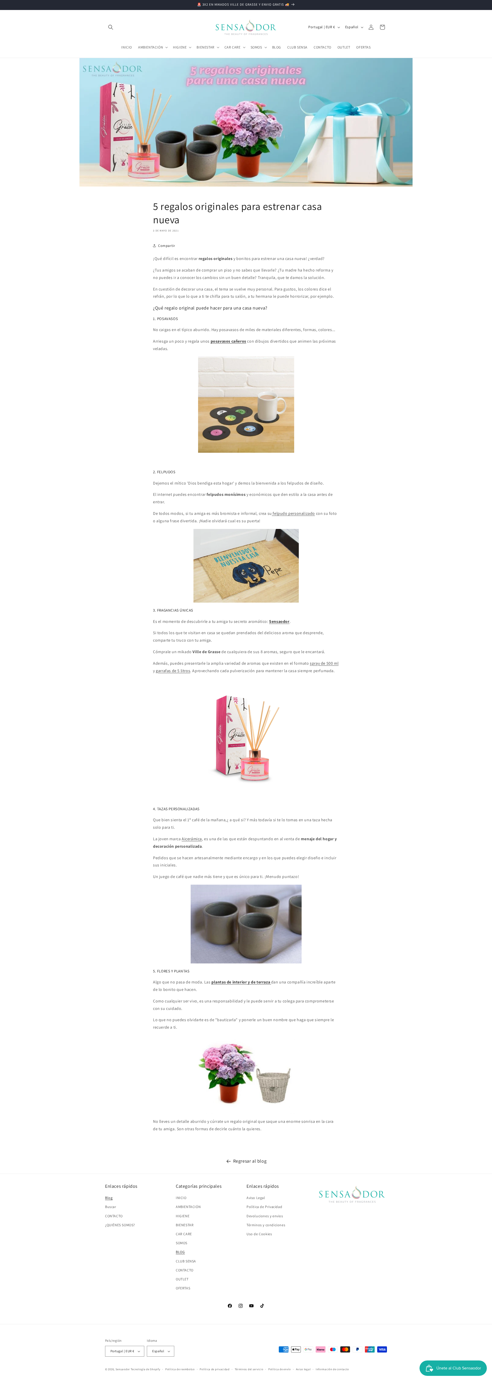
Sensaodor (123, 1369)
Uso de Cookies (259, 1234)
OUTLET (182, 1279)
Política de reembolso (180, 1369)
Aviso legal (303, 1369)
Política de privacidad (214, 1369)
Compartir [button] (166, 245)
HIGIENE (182, 1216)
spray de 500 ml (324, 663)
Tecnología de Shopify (145, 1369)
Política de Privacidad (264, 1206)
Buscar (110, 1206)
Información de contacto (332, 1369)
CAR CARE (184, 1234)
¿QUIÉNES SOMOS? (120, 1225)
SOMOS (181, 1243)
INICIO (181, 1197)
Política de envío (279, 1369)
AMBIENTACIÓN (188, 1206)
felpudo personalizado (293, 513)
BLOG (180, 1252)
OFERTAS (183, 1288)
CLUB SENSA (186, 1261)
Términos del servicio (249, 1369)
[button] (110, 27)
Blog (108, 1197)
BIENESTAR (184, 1225)
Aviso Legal (256, 1197)
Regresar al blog (250, 1161)
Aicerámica (192, 839)
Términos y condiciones (266, 1225)
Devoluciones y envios (265, 1216)
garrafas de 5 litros (173, 670)
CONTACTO (114, 1216)
